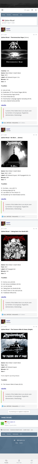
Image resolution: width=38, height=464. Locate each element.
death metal (26, 430)
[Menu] (2, 10)
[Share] (34, 35)
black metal (6, 430)
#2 (36, 135)
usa (32, 430)
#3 (36, 228)
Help (16, 443)
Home (21, 443)
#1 (36, 34)
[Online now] (4, 31)
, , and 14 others (14, 314)
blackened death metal (16, 430)
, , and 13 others (14, 406)
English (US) (22, 440)
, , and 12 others (14, 123)
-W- (9, 423)
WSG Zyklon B (11, 422)
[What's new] (36, 10)
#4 (36, 326)
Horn (6, 423)
